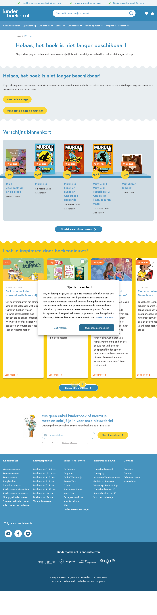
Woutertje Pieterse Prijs (106, 485)
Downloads (73, 25)
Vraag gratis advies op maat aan (25, 110)
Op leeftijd (44, 25)
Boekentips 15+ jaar (43, 497)
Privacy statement (58, 577)
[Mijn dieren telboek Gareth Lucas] (132, 169)
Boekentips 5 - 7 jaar (44, 481)
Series (58, 25)
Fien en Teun (69, 481)
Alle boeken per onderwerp (17, 505)
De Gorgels (69, 469)
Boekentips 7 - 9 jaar (44, 485)
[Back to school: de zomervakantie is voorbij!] (23, 318)
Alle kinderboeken (11, 25)
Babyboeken (9, 481)
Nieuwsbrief (130, 481)
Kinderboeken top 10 (104, 489)
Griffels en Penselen (104, 481)
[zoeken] (132, 13)
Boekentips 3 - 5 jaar (44, 477)
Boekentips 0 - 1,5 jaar (44, 469)
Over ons (128, 469)
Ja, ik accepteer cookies (97, 328)
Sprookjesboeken (12, 485)
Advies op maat (92, 25)
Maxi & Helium (71, 501)
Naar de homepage (17, 99)
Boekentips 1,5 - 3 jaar (44, 473)
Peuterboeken (10, 477)
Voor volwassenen (42, 501)
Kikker (66, 485)
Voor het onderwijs (103, 497)
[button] (82, 384)
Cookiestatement (99, 577)
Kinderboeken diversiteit (16, 493)
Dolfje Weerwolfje (72, 477)
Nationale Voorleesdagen (107, 477)
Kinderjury (99, 473)
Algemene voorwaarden (79, 577)
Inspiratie (111, 25)
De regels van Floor (73, 497)
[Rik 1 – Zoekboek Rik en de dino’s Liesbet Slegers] (16, 171)
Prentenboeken (11, 473)
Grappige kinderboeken (15, 497)
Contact (122, 25)
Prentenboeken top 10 (105, 493)
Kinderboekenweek (103, 469)
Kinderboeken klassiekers (16, 489)
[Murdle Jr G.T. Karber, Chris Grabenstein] (45, 169)
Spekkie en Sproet (72, 489)
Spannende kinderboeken (16, 501)
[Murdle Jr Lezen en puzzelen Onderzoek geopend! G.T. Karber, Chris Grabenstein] (74, 177)
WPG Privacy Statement (69, 443)
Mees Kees (68, 493)
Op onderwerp (29, 25)
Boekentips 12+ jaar (43, 493)
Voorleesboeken (11, 469)
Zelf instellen (60, 328)
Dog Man (68, 473)
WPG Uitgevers (98, 581)
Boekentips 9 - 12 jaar (44, 489)
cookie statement (104, 317)
